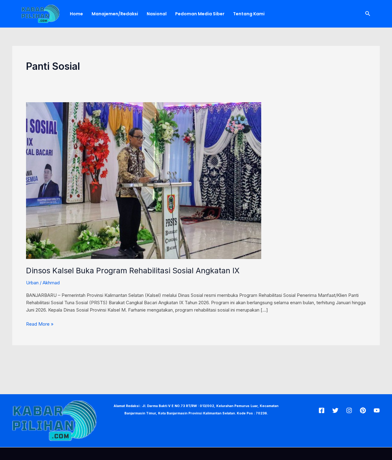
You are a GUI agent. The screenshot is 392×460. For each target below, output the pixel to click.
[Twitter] (335, 410)
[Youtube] (377, 410)
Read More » (40, 323)
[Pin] (363, 410)
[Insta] (349, 410)
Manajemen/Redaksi (115, 14)
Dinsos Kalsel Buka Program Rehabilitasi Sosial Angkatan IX (132, 270)
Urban (32, 283)
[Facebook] (321, 410)
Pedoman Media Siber (199, 14)
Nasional (157, 14)
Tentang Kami (249, 14)
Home (76, 14)
